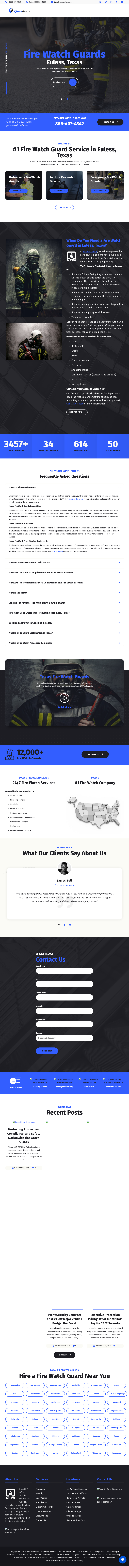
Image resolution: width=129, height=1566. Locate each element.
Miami (116, 1385)
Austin (35, 1428)
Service (39, 1033)
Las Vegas (76, 1402)
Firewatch (40, 1489)
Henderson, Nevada (75, 1498)
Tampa (116, 1436)
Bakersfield (76, 1453)
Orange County (55, 1445)
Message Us (93, 754)
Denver (55, 1428)
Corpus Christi (96, 1445)
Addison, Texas (73, 1502)
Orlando (35, 1402)
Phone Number (42, 993)
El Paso (55, 1436)
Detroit (76, 1419)
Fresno (96, 1402)
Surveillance (41, 1502)
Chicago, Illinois (73, 1507)
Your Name (40, 966)
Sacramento (96, 1411)
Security (39, 1493)
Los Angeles (15, 1385)
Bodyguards (41, 1498)
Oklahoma (75, 1411)
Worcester (35, 1394)
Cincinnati (116, 1445)
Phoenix (14, 1428)
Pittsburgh (96, 1453)
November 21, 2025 (103, 1346)
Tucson (96, 1394)
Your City (39, 1006)
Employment (42, 1516)
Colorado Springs (117, 1394)
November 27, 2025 (22, 1168)
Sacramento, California (77, 1493)
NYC (15, 1394)
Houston (14, 1411)
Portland (76, 1394)
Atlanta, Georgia (73, 1511)
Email (38, 979)
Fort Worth (35, 1411)
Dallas (35, 1445)
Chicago (14, 1402)
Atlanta (96, 1428)
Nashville (76, 1385)
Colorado (15, 1419)
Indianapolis (55, 1411)
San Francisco (55, 1385)
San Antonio (35, 1385)
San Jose (35, 1436)
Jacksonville (96, 1419)
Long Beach (116, 1402)
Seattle (55, 1419)
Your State (40, 1020)
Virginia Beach (116, 1411)
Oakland (116, 1419)
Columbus (55, 1394)
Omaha (76, 1445)
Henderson (116, 1453)
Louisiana (55, 1402)
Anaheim (96, 1436)
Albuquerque (96, 1385)
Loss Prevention (43, 1511)
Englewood (15, 1445)
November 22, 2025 (62, 1346)
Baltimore (76, 1436)
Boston (15, 1453)
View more (63, 1355)
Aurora (55, 1453)
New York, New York (75, 1520)
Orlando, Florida (73, 1516)
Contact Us (109, 122)
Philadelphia (14, 1436)
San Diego (35, 1453)
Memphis (76, 1428)
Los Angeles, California (76, 1489)
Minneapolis (116, 1428)
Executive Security (44, 1507)
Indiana (35, 1419)
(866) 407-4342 (60, 82)
